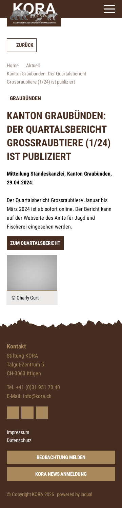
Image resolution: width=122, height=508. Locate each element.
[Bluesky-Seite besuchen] (13, 412)
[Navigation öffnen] (109, 9)
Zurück (24, 45)
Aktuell (33, 65)
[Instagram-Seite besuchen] (42, 412)
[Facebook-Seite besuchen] (27, 412)
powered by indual (74, 494)
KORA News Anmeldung (60, 474)
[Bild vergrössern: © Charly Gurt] (32, 272)
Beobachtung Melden (61, 457)
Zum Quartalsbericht (35, 243)
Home (13, 65)
